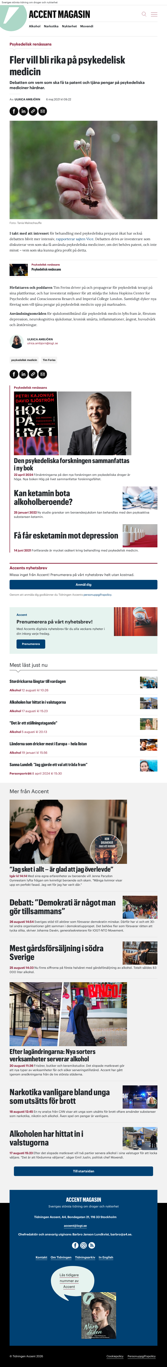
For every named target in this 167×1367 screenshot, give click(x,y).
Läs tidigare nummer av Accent (69, 1281)
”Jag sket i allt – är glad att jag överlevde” (62, 869)
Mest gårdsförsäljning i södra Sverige (57, 952)
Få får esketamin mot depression (66, 535)
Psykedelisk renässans (30, 388)
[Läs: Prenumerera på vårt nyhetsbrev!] (135, 621)
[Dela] (23, 111)
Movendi (86, 26)
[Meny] (154, 14)
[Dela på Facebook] (14, 111)
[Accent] (83, 1199)
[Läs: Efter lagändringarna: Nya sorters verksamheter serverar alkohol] (68, 1014)
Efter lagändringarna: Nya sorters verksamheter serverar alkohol (52, 1055)
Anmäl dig (84, 584)
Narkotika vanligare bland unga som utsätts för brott (60, 1096)
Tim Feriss (49, 360)
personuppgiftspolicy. (98, 595)
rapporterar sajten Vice (75, 239)
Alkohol (34, 26)
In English (106, 1257)
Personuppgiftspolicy (142, 1356)
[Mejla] (42, 111)
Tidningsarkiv (85, 1257)
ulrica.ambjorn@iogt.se (42, 343)
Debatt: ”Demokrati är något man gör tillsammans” (63, 906)
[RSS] (92, 1245)
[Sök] (144, 14)
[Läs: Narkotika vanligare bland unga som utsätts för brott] (140, 1097)
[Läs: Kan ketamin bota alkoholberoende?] (140, 498)
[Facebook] (75, 1245)
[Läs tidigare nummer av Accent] (98, 1315)
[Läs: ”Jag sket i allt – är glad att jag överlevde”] (68, 832)
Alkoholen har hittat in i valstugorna (46, 1138)
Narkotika (51, 26)
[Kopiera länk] (33, 111)
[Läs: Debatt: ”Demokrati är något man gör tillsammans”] (140, 907)
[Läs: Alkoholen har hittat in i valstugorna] (140, 1138)
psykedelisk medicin (24, 360)
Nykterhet (69, 26)
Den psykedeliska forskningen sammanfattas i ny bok (71, 464)
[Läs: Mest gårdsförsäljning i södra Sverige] (140, 953)
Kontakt (41, 1257)
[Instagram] (83, 1245)
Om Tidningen (61, 1257)
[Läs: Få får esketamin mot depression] (140, 535)
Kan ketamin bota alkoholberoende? (43, 497)
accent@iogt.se (75, 1226)
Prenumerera (31, 644)
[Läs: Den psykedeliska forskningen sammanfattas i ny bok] (72, 423)
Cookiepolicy (115, 1356)
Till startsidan (83, 1171)
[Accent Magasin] (59, 14)
